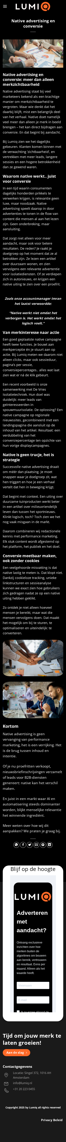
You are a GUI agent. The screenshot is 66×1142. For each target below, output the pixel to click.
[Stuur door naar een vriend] (36, 845)
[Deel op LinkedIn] (50, 845)
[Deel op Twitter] (30, 845)
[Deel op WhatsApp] (16, 845)
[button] (5, 6)
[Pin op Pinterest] (43, 845)
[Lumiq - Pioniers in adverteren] (33, 6)
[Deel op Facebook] (23, 845)
